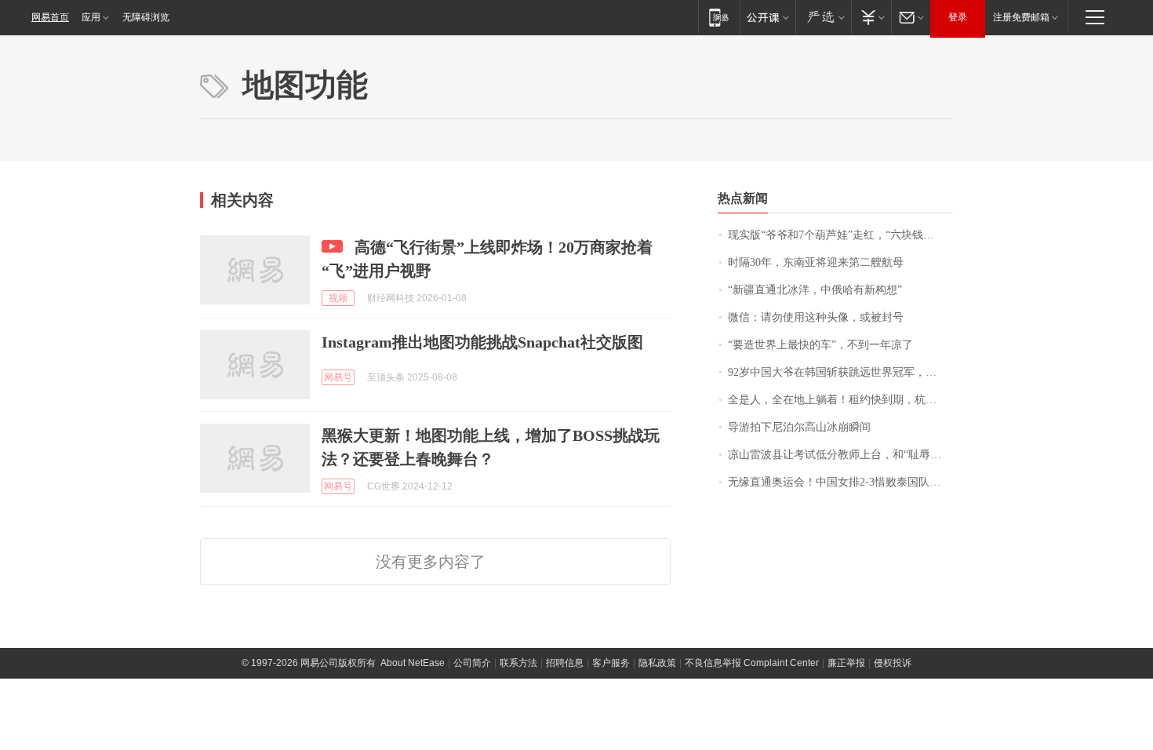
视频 (338, 298)
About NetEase (412, 662)
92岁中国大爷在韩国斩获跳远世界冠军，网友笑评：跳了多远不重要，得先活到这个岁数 (840, 372)
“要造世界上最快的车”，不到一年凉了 (820, 345)
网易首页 (50, 17)
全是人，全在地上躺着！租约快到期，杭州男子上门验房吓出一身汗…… (840, 400)
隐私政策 (657, 662)
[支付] (871, 17)
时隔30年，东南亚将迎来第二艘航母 (816, 262)
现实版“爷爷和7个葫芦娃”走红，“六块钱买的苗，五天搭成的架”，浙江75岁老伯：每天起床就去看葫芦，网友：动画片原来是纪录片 (840, 235)
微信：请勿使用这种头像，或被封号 (816, 317)
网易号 (338, 377)
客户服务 (611, 662)
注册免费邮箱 (1021, 17)
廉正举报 (846, 662)
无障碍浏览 (145, 17)
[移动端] (719, 17)
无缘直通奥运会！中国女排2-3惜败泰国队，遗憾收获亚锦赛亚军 (840, 482)
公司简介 (472, 662)
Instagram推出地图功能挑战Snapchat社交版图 (482, 342)
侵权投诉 (892, 662)
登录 (957, 17)
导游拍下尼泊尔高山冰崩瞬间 (799, 427)
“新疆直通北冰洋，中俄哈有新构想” (815, 290)
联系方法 (518, 662)
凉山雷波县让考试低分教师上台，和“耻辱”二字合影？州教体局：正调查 (840, 455)
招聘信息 (565, 662)
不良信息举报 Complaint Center (752, 662)
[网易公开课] (767, 17)
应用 (91, 17)
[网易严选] (823, 17)
